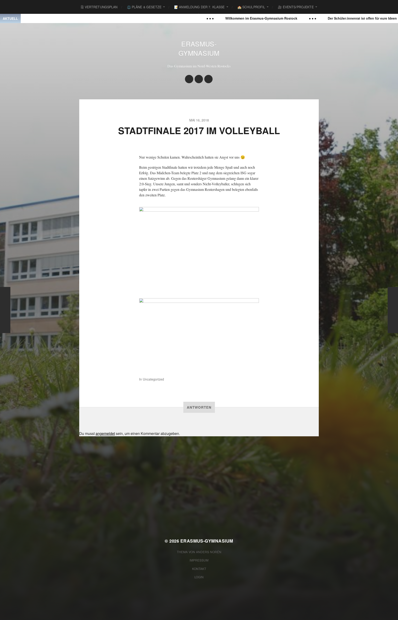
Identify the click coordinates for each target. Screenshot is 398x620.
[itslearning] (208, 79)
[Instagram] (189, 79)
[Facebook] (199, 79)
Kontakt (199, 569)
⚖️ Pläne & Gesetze (144, 7)
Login (199, 577)
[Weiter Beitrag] (393, 310)
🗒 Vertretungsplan (99, 7)
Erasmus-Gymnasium (199, 48)
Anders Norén (208, 552)
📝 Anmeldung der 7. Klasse (199, 7)
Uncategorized (153, 379)
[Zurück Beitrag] (5, 310)
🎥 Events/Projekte (295, 7)
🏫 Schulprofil (251, 7)
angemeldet (105, 433)
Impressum (199, 560)
